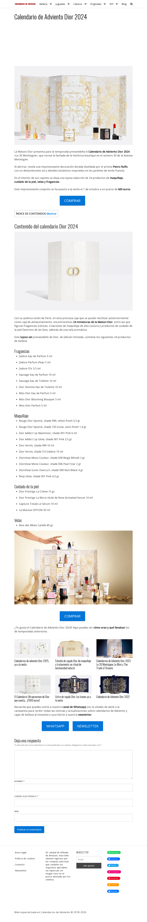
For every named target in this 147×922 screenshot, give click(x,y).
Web (16, 811)
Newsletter (21, 870)
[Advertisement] (73, 44)
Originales (95, 4)
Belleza (43, 4)
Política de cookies (25, 858)
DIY (111, 4)
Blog (124, 4)
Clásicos (78, 4)
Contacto (20, 864)
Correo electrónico (26, 796)
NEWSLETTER (87, 726)
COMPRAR (72, 200)
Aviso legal (20, 852)
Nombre (19, 781)
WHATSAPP (55, 726)
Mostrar (52, 213)
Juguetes (60, 4)
